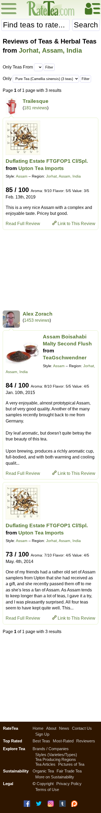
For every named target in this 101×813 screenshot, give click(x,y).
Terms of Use (47, 789)
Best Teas (41, 741)
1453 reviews (37, 320)
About (51, 728)
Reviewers (85, 741)
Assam (21, 176)
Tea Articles (45, 764)
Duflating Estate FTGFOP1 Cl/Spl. (47, 161)
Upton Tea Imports (41, 168)
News (64, 728)
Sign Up (42, 734)
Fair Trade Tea (69, 771)
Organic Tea (43, 771)
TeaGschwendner (64, 357)
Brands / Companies (51, 748)
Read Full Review (23, 223)
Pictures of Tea (71, 764)
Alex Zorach (38, 314)
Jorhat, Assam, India (50, 50)
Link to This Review (76, 223)
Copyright (45, 783)
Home (38, 728)
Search (86, 25)
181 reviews (35, 108)
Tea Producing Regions (55, 759)
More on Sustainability (54, 777)
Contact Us (82, 728)
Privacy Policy (69, 783)
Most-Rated (63, 741)
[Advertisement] (50, 270)
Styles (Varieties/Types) (56, 754)
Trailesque (35, 101)
